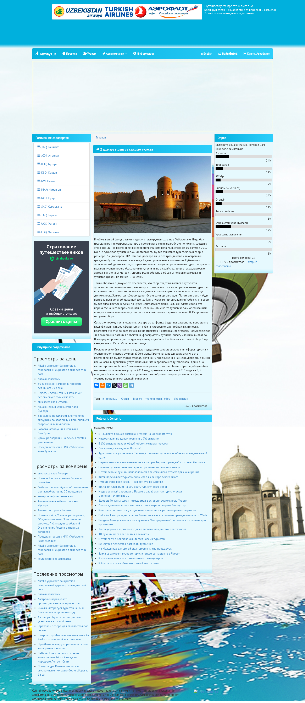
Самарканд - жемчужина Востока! (120, 448)
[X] (114, 385)
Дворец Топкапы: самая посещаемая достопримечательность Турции (143, 500)
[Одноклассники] (102, 385)
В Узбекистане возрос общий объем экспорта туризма (133, 443)
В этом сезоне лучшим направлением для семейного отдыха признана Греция (149, 472)
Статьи (125, 398)
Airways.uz (47, 53)
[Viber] (119, 385)
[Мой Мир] (108, 385)
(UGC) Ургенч (48, 223)
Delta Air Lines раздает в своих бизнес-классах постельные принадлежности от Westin (153, 515)
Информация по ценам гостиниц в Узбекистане (129, 438)
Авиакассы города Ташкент (55, 510)
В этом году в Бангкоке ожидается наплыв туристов (132, 539)
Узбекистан (181, 398)
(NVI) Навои (47, 181)
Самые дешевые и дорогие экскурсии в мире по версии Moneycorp (142, 505)
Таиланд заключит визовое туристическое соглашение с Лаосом (140, 553)
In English (206, 53)
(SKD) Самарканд (51, 206)
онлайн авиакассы (49, 379)
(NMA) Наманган (50, 189)
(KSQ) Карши (48, 172)
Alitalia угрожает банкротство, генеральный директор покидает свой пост (62, 370)
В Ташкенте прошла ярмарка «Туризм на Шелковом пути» (136, 434)
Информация (145, 53)
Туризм (91, 53)
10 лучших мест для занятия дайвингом (124, 534)
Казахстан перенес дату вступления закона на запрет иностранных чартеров (147, 510)
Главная (101, 137)
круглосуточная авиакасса (54, 559)
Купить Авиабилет (258, 53)
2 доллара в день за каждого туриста (126, 149)
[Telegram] (131, 385)
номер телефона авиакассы (55, 496)
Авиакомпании (115, 53)
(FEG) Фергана (49, 232)
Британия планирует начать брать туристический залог (133, 487)
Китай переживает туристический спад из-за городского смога (138, 477)
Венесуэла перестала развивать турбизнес (126, 544)
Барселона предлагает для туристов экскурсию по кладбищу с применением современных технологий (63, 420)
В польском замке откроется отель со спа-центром (131, 558)
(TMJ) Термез (48, 215)
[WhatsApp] (125, 385)
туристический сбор (157, 398)
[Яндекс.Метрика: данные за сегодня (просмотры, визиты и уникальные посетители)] (206, 692)
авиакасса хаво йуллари (53, 402)
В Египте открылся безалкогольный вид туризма (129, 563)
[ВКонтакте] (96, 385)
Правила (71, 53)
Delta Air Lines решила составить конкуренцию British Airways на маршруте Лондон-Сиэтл (58, 657)
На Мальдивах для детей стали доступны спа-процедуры (135, 548)
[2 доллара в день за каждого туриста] (152, 194)
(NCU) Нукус (48, 198)
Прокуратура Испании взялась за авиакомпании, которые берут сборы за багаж (63, 670)
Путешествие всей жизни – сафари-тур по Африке (131, 482)
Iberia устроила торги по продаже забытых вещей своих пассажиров (143, 529)
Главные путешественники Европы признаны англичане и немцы (139, 467)
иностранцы (109, 398)
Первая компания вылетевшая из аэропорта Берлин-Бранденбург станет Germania (152, 462)
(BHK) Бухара (48, 164)
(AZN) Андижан (50, 155)
